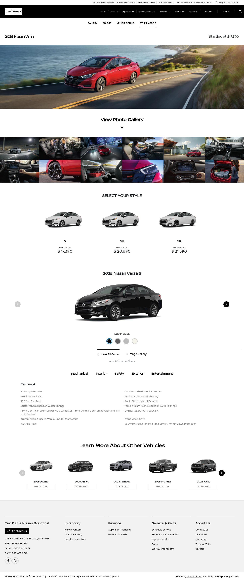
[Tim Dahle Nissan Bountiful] (13, 11)
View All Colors (110, 354)
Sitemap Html (78, 576)
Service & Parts (164, 523)
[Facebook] (8, 560)
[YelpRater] (15, 560)
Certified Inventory (75, 539)
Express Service (160, 539)
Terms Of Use (54, 576)
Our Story (201, 539)
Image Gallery (137, 354)
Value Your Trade (117, 534)
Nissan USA (103, 576)
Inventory (72, 523)
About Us (203, 523)
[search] (240, 12)
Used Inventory (73, 534)
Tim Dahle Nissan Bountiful (18, 576)
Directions (201, 534)
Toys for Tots (203, 544)
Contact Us (19, 531)
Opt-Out (115, 576)
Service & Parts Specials (165, 534)
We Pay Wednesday (163, 548)
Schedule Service (161, 529)
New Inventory (73, 529)
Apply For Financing (119, 529)
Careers (200, 548)
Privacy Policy (39, 576)
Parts (155, 544)
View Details (40, 486)
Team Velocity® (194, 576)
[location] (178, 2)
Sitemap (66, 576)
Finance (114, 523)
